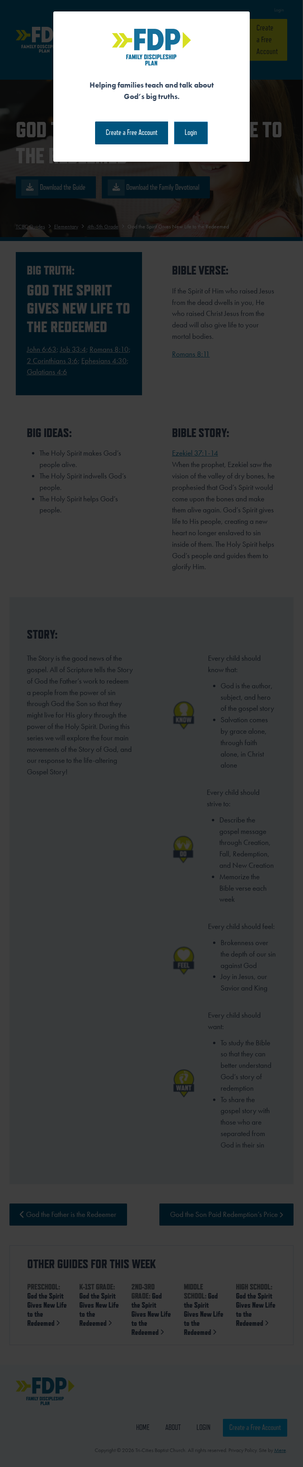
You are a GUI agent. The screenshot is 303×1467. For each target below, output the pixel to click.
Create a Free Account (131, 132)
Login (191, 132)
